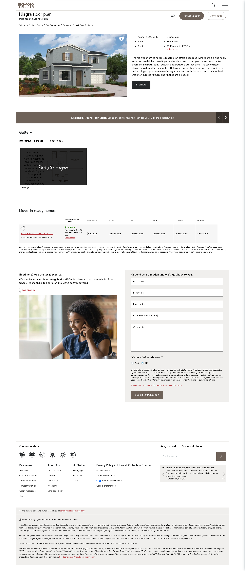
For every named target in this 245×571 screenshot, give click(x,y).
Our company (54, 470)
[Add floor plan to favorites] (121, 39)
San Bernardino (53, 25)
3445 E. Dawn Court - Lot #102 (37, 233)
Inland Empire (37, 25)
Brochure (141, 84)
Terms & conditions (105, 475)
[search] (214, 5)
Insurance (78, 475)
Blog (21, 496)
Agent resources (27, 490)
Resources (25, 465)
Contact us (216, 15)
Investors (52, 485)
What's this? (173, 49)
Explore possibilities (162, 117)
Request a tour (191, 15)
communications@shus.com (72, 510)
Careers (51, 475)
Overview (23, 470)
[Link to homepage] (26, 5)
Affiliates (79, 465)
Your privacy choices (111, 480)
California (23, 25)
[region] (122, 231)
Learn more (70, 237)
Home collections (27, 480)
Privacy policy (103, 470)
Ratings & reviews (28, 475)
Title (75, 480)
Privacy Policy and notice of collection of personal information (156, 385)
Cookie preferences (106, 485)
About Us (54, 465)
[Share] (173, 16)
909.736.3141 (29, 290)
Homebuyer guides (28, 485)
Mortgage (78, 470)
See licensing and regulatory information (77, 557)
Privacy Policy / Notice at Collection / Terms (123, 465)
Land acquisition (55, 490)
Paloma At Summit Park (73, 25)
